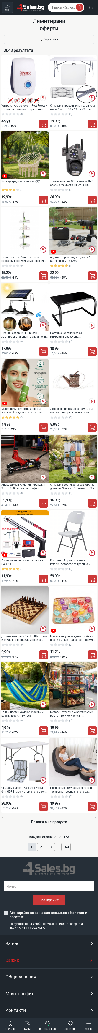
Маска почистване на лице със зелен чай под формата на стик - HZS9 (22, 410)
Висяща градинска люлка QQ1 (21, 181)
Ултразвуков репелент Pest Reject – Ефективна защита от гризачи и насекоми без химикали (24, 107)
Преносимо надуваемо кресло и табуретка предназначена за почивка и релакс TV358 (71, 789)
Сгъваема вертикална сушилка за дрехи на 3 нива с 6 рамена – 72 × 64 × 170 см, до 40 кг (72, 486)
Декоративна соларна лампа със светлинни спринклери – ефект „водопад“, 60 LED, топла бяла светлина (71, 410)
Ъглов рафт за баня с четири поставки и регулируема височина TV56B (23, 259)
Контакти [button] (15, 1010)
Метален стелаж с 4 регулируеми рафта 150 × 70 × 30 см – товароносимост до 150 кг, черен (71, 714)
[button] (49, 943)
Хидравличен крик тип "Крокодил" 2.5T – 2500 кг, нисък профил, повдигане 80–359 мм (23, 486)
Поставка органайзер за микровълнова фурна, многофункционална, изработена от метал (72, 334)
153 (66, 847)
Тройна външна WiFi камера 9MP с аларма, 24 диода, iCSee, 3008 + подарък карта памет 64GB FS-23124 (72, 183)
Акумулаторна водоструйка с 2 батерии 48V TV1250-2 (70, 259)
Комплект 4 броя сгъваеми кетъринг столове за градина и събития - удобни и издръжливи (70, 562)
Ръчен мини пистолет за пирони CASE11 (22, 562)
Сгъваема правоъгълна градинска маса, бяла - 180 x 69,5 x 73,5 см (72, 107)
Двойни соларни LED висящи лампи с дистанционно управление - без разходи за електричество (24, 334)
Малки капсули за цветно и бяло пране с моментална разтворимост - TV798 (73, 638)
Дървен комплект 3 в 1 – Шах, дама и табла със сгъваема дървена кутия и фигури (24, 638)
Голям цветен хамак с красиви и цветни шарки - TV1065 (22, 714)
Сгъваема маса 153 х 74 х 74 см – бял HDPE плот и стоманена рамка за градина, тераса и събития (24, 789)
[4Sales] (31, 7)
